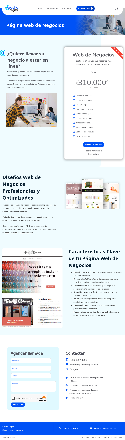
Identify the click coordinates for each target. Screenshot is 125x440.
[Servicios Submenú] (57, 8)
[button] (53, 96)
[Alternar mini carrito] (116, 8)
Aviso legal (96, 437)
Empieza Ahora (93, 144)
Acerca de (66, 8)
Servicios (51, 8)
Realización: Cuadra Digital (113, 437)
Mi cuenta (85, 437)
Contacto (84, 8)
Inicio (40, 8)
